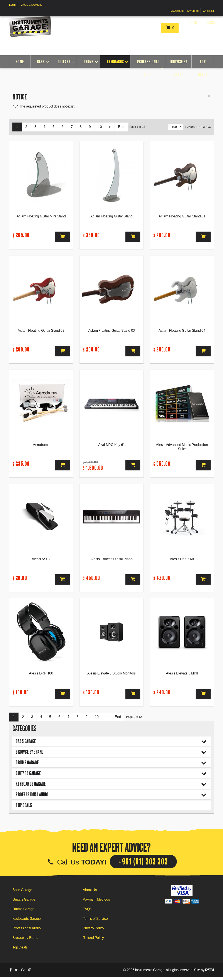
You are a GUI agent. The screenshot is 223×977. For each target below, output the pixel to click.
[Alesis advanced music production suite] (182, 403)
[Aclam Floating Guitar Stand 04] (182, 289)
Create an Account (31, 4)
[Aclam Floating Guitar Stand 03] (111, 289)
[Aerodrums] (41, 403)
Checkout (208, 10)
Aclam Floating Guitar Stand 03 (111, 330)
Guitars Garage (28, 773)
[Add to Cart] (62, 237)
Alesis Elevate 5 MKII (182, 673)
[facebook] (11, 970)
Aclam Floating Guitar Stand (111, 216)
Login (12, 4)
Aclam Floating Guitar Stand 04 (182, 330)
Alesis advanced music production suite (182, 447)
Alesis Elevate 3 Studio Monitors (111, 673)
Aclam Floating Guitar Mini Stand (41, 216)
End (121, 127)
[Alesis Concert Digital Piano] (111, 518)
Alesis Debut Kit (182, 559)
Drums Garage (27, 762)
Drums (88, 61)
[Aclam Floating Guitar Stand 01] (182, 175)
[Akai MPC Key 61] (111, 403)
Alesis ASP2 (41, 559)
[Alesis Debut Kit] (182, 518)
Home (193, 22)
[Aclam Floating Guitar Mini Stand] (41, 175)
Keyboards (115, 61)
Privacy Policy (93, 928)
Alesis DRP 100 (41, 673)
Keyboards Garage (31, 784)
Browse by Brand (178, 68)
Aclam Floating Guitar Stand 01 (182, 216)
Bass (210, 22)
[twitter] (16, 970)
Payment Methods (96, 899)
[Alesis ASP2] (41, 518)
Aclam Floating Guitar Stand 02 (41, 330)
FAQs (87, 909)
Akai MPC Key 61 (111, 445)
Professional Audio (148, 68)
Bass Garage (26, 741)
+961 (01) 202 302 (143, 861)
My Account (177, 10)
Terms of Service (95, 918)
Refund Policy (93, 938)
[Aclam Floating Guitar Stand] (111, 175)
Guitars (64, 61)
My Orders (193, 10)
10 (100, 127)
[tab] (111, 741)
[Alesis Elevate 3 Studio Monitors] (111, 632)
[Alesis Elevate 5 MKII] (182, 632)
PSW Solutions (209, 970)
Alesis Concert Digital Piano (111, 559)
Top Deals (202, 68)
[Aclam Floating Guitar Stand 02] (41, 289)
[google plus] (23, 970)
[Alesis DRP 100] (41, 632)
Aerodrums (41, 445)
